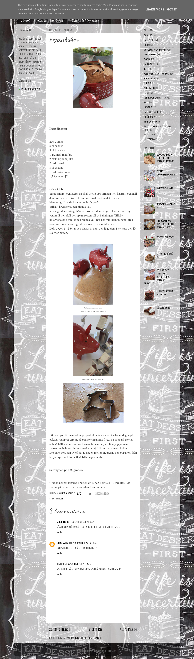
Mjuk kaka (149, 88)
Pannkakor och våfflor (155, 97)
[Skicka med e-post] (96, 493)
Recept (25, 20)
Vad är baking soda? (85, 20)
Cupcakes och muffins (155, 49)
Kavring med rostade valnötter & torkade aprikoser (156, 277)
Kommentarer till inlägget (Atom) (84, 637)
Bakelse (148, 35)
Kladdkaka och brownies (156, 73)
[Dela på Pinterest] (107, 493)
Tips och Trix (150, 121)
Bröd (146, 44)
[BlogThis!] (98, 493)
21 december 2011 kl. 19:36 (78, 563)
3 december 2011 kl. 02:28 (82, 521)
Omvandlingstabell (50, 20)
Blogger (112, 650)
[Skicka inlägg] (89, 493)
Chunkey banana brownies (165, 293)
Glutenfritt (150, 54)
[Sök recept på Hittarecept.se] (29, 89)
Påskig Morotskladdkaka (166, 173)
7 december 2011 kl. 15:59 (85, 542)
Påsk (146, 102)
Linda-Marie (62, 542)
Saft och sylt (151, 112)
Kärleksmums (164, 307)
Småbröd (148, 116)
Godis (147, 59)
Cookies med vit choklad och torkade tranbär (165, 158)
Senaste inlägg (59, 629)
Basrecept (149, 40)
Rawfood (148, 107)
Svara (59, 531)
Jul (61, 498)
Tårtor (147, 134)
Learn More (155, 9)
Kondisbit (149, 78)
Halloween (149, 64)
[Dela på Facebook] (104, 493)
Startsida (95, 629)
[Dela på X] (101, 493)
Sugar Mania (63, 521)
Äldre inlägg (128, 629)
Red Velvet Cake (165, 187)
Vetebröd (149, 139)
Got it (172, 9)
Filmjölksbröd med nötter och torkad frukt (165, 224)
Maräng (147, 83)
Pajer (146, 92)
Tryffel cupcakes (165, 237)
